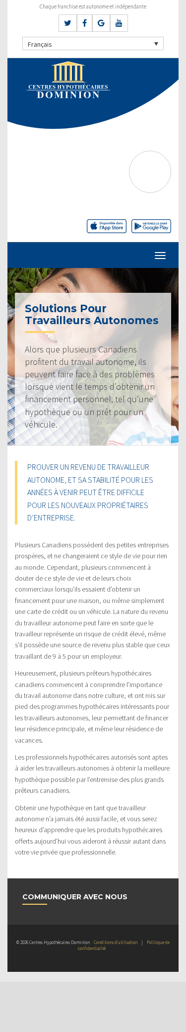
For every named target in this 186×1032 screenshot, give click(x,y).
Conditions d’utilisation (115, 942)
